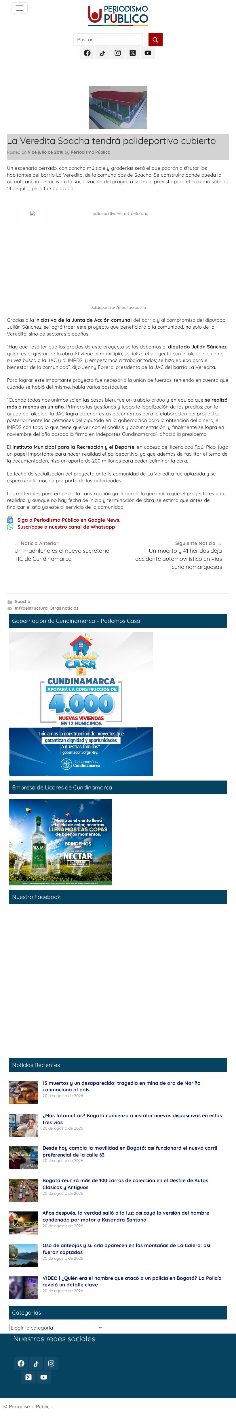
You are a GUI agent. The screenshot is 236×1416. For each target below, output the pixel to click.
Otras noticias (64, 608)
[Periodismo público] (20, 8)
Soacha (22, 601)
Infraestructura (31, 608)
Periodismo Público (90, 152)
